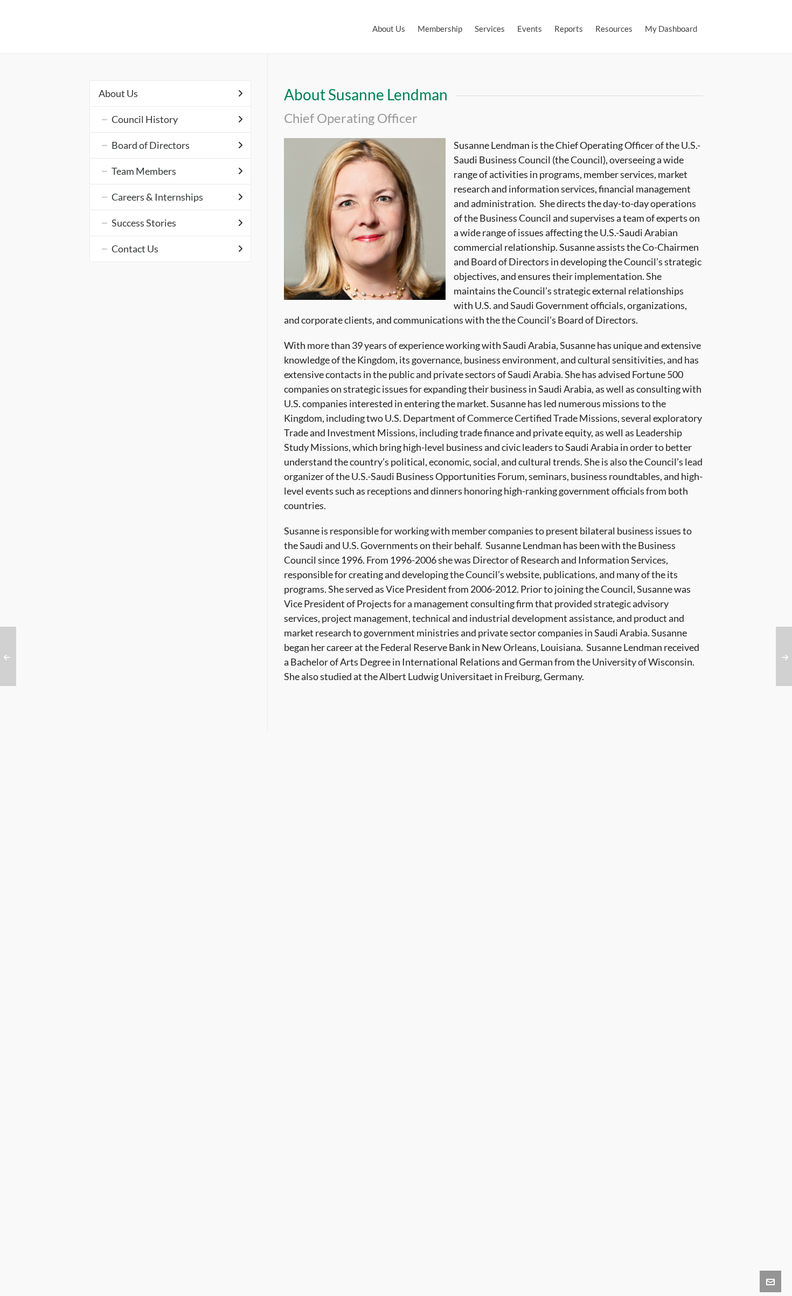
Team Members (144, 171)
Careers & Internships (157, 197)
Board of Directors (151, 145)
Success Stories (144, 223)
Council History (145, 119)
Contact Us (135, 249)
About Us (118, 93)
